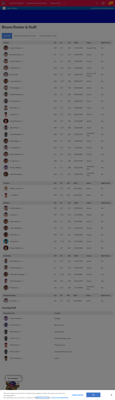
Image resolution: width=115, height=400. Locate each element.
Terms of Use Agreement (60, 398)
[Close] (111, 394)
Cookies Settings (77, 395)
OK (93, 395)
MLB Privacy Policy (42, 398)
